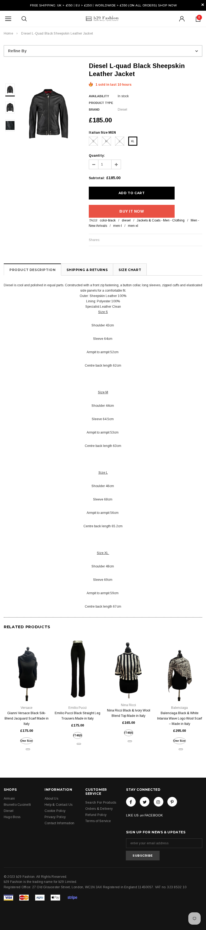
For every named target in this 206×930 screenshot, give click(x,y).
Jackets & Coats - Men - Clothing (161, 220)
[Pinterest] (172, 802)
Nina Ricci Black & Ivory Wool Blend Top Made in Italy (128, 713)
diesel (126, 220)
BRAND (94, 109)
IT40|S (77, 735)
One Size (26, 740)
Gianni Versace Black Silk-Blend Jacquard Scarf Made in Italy (27, 718)
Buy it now (131, 211)
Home (8, 33)
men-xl (133, 226)
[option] (48, 113)
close (202, 4)
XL (132, 141)
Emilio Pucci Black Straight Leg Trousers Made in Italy (77, 715)
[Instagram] (158, 802)
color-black (108, 220)
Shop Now (167, 5)
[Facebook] (131, 802)
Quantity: (97, 155)
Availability (99, 96)
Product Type (101, 102)
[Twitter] (144, 802)
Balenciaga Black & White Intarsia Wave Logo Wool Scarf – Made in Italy (179, 718)
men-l (117, 226)
